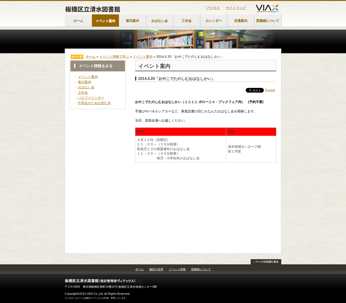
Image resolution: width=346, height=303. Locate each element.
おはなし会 (159, 21)
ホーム (78, 21)
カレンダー (213, 21)
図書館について (267, 21)
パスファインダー (91, 98)
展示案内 (132, 21)
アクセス (213, 8)
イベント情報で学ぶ (114, 56)
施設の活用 (156, 269)
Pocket (270, 90)
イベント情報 (177, 269)
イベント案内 (105, 21)
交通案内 (240, 21)
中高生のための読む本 (94, 103)
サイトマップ (236, 8)
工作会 (187, 21)
